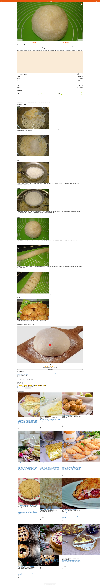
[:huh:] (36, 385)
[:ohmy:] (21, 385)
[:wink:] (17, 385)
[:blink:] (39, 385)
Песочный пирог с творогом (45, 462)
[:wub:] (28, 385)
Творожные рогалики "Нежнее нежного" (69, 462)
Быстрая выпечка (30, 373)
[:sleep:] (22, 385)
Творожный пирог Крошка (45, 416)
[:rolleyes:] (31, 385)
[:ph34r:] (34, 385)
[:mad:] (30, 385)
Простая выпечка (44, 373)
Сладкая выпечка (66, 373)
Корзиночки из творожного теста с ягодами (26, 566)
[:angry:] (44, 385)
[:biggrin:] (45, 385)
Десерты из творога (51, 373)
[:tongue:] (43, 385)
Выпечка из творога (37, 373)
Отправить (28, 387)
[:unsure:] (35, 385)
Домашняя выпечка (59, 373)
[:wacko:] (19, 385)
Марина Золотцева (79, 46)
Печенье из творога (73, 373)
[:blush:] (33, 385)
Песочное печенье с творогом (67, 415)
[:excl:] (38, 385)
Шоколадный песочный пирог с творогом (70, 555)
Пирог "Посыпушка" (21, 462)
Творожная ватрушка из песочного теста (69, 509)
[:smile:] (29, 385)
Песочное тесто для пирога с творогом (47, 509)
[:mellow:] (41, 385)
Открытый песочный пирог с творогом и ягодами (49, 555)
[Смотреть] (50, 344)
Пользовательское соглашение (50, 583)
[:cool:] (26, 385)
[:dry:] (24, 385)
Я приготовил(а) (50, 369)
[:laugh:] (40, 385)
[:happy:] (25, 385)
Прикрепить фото (21, 387)
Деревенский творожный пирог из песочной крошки (27, 505)
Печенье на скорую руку (23, 374)
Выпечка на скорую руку (22, 373)
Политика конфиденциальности (50, 584)
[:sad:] (20, 385)
